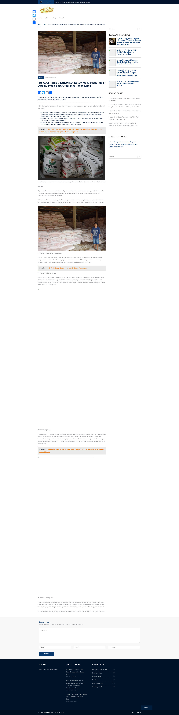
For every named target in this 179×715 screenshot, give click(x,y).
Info (46, 18)
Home (40, 18)
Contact (61, 18)
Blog (54, 18)
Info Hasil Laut (97, 673)
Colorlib (62, 712)
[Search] (139, 29)
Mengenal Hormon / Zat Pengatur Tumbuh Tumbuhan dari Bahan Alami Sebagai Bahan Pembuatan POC (123, 144)
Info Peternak (96, 676)
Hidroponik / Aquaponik (99, 670)
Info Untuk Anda (97, 683)
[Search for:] (122, 29)
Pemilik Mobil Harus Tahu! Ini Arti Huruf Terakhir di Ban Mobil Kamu (76, 696)
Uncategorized (97, 687)
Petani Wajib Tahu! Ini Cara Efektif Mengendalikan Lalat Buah (72, 2)
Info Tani (41, 77)
